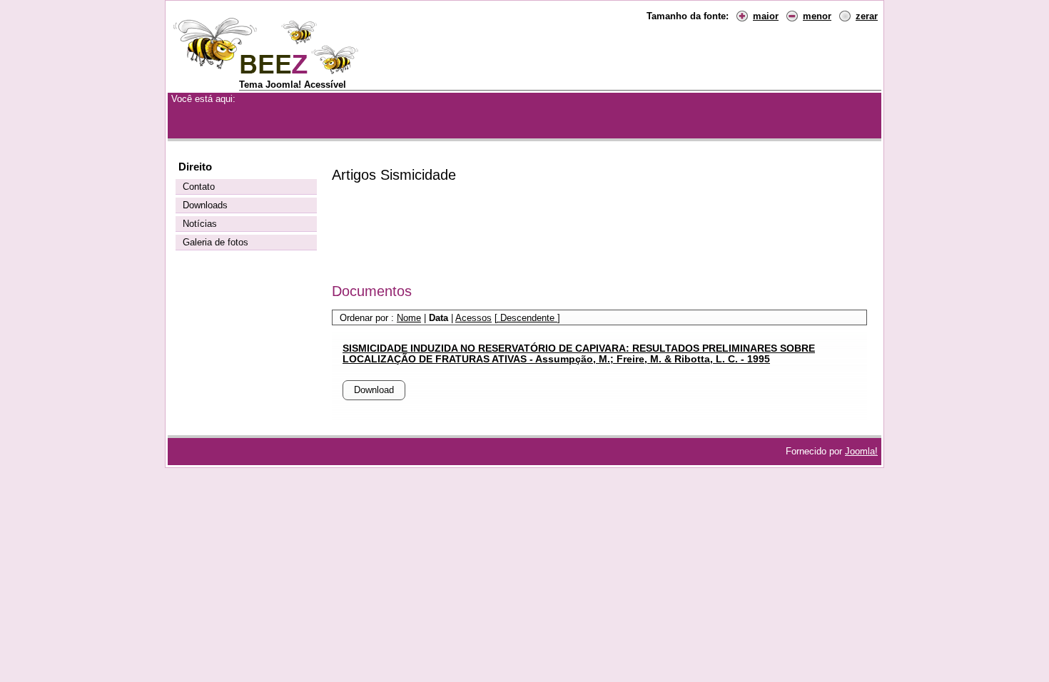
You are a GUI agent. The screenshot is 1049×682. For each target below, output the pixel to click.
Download (374, 390)
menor (817, 16)
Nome (409, 317)
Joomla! (861, 451)
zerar (867, 16)
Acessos (473, 317)
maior (766, 16)
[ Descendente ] (527, 317)
